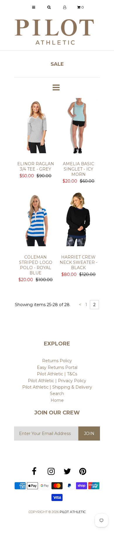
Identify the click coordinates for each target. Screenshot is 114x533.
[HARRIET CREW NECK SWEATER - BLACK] (78, 220)
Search (57, 393)
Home (57, 400)
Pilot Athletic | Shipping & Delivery (57, 387)
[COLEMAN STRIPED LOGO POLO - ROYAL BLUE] (35, 220)
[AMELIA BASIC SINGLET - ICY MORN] (78, 127)
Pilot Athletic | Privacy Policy (57, 380)
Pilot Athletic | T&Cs (57, 374)
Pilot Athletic (73, 512)
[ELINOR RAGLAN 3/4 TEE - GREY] (35, 127)
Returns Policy (57, 360)
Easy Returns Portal (57, 367)
